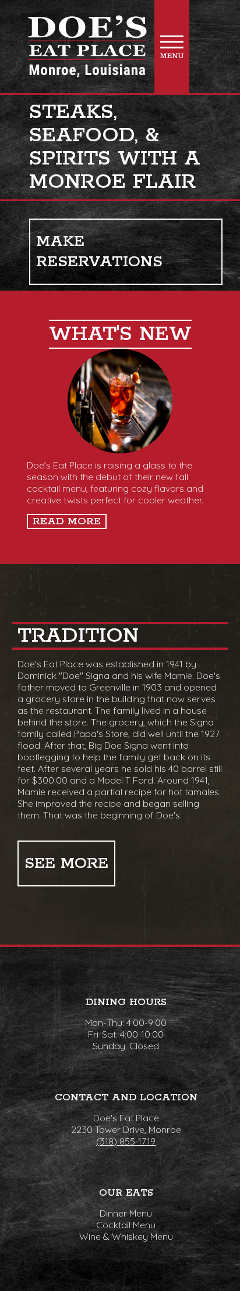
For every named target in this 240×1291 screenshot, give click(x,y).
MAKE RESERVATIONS (99, 251)
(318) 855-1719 (126, 1141)
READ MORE (67, 521)
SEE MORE (66, 863)
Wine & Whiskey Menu (126, 1236)
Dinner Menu (126, 1213)
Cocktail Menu (126, 1225)
